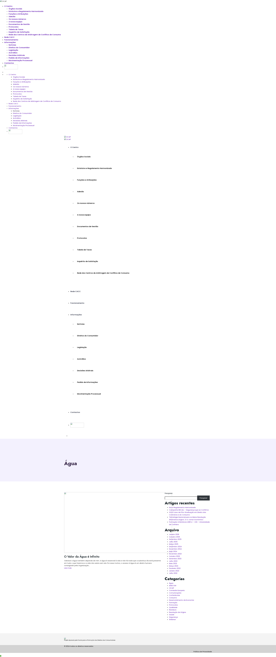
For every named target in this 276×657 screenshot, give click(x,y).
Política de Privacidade (203, 651)
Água (171, 583)
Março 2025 (173, 544)
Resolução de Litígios (177, 612)
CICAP (171, 588)
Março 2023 (173, 566)
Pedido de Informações (19, 58)
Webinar (172, 619)
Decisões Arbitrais (17, 55)
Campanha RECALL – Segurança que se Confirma (189, 510)
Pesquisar (168, 493)
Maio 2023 (173, 563)
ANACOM (172, 585)
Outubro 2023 (174, 556)
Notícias (12, 45)
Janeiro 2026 (174, 534)
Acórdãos (13, 52)
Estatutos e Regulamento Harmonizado (26, 11)
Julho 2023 (173, 561)
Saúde (171, 614)
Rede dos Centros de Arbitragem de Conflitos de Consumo (35, 34)
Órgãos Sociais (15, 9)
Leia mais (68, 568)
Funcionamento (11, 40)
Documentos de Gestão (19, 24)
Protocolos (13, 27)
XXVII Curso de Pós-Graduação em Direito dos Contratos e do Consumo (187, 513)
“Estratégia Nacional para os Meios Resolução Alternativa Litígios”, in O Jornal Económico (187, 518)
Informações (10, 42)
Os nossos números (17, 19)
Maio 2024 (173, 551)
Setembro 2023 (175, 558)
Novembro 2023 (175, 554)
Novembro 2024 (175, 549)
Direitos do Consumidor (19, 47)
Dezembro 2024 (175, 546)
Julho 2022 (173, 573)
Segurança (173, 617)
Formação (173, 602)
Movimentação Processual (20, 60)
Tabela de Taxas (16, 29)
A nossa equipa (15, 21)
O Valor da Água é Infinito (81, 556)
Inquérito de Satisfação (19, 32)
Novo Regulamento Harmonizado (182, 507)
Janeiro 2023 (174, 571)
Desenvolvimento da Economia (181, 600)
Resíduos (172, 610)
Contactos (9, 63)
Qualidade (173, 607)
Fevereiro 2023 (174, 568)
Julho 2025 (173, 542)
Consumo (173, 598)
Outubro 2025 (174, 537)
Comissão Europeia (177, 590)
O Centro (8, 6)
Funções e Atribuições (18, 14)
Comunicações (175, 593)
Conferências (174, 595)
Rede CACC (9, 37)
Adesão (12, 16)
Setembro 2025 (175, 539)
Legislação (13, 50)
